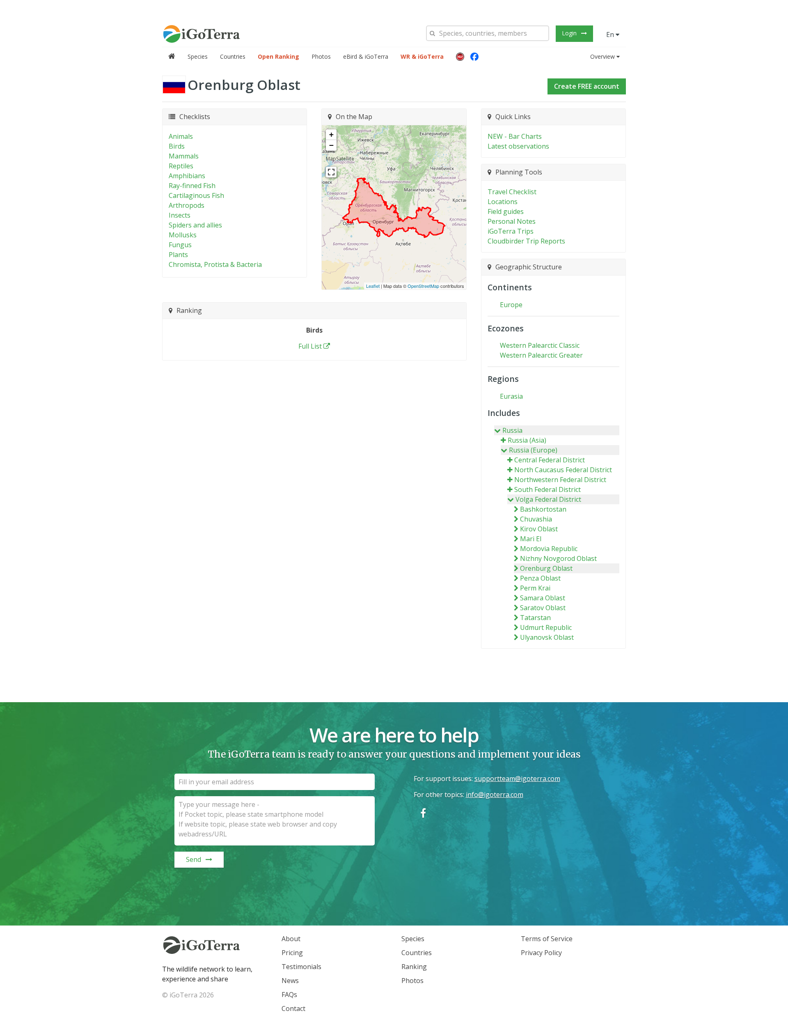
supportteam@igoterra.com (517, 778)
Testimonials (301, 966)
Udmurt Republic (546, 627)
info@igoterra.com (494, 794)
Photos (321, 56)
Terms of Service (547, 938)
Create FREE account (586, 86)
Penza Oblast (540, 578)
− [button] (331, 145)
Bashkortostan (543, 509)
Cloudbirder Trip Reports (526, 241)
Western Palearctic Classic (540, 345)
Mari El (530, 538)
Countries (232, 56)
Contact (293, 1008)
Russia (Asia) (527, 440)
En (611, 34)
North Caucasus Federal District (563, 469)
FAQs (289, 994)
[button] (460, 57)
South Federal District (547, 489)
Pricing (292, 952)
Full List (310, 346)
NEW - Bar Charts (515, 136)
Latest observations (518, 146)
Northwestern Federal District (560, 479)
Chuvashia (536, 519)
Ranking (414, 966)
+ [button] (331, 134)
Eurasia (511, 396)
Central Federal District (549, 459)
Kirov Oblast (539, 528)
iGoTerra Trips (511, 231)
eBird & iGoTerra (365, 56)
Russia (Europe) (533, 450)
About (291, 938)
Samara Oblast (542, 597)
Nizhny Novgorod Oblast (558, 558)
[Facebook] (474, 57)
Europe (511, 304)
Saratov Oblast (543, 607)
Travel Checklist (512, 191)
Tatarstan (535, 617)
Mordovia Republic (548, 548)
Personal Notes (512, 221)
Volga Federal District (548, 499)
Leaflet (373, 286)
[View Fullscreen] (331, 172)
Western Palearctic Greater (541, 355)
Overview (602, 56)
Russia (512, 430)
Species (198, 56)
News (290, 980)
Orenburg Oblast (546, 568)
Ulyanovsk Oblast (547, 637)
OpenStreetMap (423, 286)
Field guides (506, 211)
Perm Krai (535, 588)
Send (193, 859)
